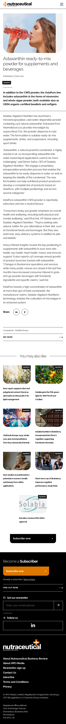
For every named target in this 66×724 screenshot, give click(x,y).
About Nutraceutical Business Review (25, 658)
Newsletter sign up (14, 667)
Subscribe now (22, 538)
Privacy (7, 686)
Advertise (8, 677)
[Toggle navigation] (61, 4)
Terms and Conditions (16, 681)
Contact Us (9, 672)
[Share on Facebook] (25, 312)
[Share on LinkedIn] (16, 312)
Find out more (10, 588)
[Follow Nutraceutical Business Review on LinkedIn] (33, 626)
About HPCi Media (13, 663)
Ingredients (6, 82)
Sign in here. (29, 579)
